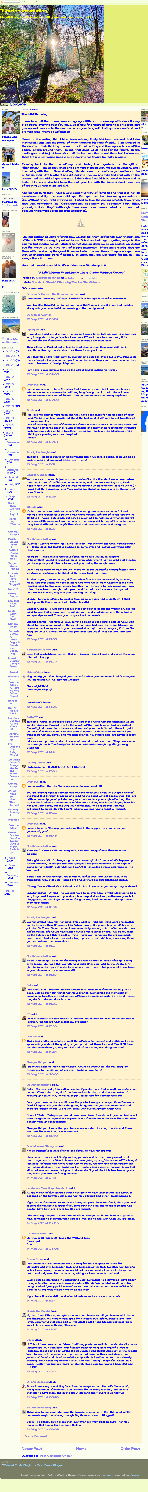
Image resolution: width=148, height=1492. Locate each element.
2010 (10, 891)
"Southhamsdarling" (24, 10)
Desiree (32, 1036)
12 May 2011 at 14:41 (41, 752)
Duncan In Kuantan (39, 314)
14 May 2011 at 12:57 (42, 1329)
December (13, 442)
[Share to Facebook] (93, 278)
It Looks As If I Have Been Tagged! (14, 579)
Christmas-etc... (37, 1233)
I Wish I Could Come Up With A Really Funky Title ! (13, 549)
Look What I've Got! (12, 615)
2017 (10, 391)
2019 (10, 376)
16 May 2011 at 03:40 (43, 1397)
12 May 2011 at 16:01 (42, 945)
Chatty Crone (36, 762)
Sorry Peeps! (13, 595)
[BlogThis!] (89, 278)
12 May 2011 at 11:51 (41, 464)
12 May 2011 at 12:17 (41, 528)
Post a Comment (35, 1436)
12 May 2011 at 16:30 (42, 1003)
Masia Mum (35, 1259)
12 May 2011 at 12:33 (42, 639)
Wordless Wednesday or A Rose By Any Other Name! (14, 686)
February (12, 875)
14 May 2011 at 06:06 (43, 1248)
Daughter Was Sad (13, 603)
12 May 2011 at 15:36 (42, 771)
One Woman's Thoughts (42, 1146)
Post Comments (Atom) (56, 1455)
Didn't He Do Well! (13, 711)
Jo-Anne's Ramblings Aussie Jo (47, 1188)
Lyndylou (33, 329)
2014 (10, 410)
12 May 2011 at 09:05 (43, 374)
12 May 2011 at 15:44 (42, 813)
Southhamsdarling (39, 539)
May (12, 496)
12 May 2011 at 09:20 (43, 399)
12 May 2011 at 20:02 (43, 1074)
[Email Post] (82, 277)
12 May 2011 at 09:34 (42, 442)
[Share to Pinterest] (95, 278)
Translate (13, 205)
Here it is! (12, 702)
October (14, 459)
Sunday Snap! (13, 625)
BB (28, 1014)
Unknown (33, 384)
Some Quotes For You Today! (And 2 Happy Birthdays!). (14, 842)
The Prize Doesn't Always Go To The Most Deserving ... (14, 769)
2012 (10, 425)
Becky (30, 1339)
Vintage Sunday (37, 474)
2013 (10, 418)
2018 (10, 384)
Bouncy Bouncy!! (14, 812)
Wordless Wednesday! (13, 823)
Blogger (135, 1475)
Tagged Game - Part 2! (14, 566)
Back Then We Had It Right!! (14, 509)
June (12, 489)
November (13, 452)
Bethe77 (32, 717)
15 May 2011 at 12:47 (42, 1371)
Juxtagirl (106, 1475)
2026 (11, 351)
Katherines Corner (39, 649)
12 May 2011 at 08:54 (42, 319)
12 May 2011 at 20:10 (42, 1135)
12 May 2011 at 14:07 (42, 661)
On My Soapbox (38, 1381)
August (13, 477)
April (12, 857)
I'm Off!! (13, 588)
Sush (30, 410)
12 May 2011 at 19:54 (42, 1051)
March (13, 865)
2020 (10, 369)
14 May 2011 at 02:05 (43, 1223)
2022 (10, 360)
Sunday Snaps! (13, 533)
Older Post (130, 1449)
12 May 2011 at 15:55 (42, 907)
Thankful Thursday (13, 736)
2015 (10, 406)
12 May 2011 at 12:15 (41, 496)
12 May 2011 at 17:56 (42, 1026)
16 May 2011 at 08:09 (43, 1429)
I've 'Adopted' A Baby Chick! (14, 749)
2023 (10, 356)
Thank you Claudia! (14, 523)
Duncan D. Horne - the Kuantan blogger (53, 294)
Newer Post (32, 1449)
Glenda (31, 507)
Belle (30, 985)
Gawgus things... (37, 1062)
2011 (9, 432)
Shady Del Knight (38, 452)
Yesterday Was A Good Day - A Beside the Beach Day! (14, 642)
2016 (10, 398)
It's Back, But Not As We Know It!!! (14, 724)
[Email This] (87, 278)
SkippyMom (35, 672)
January (14, 882)
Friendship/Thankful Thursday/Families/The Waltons (66, 282)
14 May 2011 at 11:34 (41, 1300)
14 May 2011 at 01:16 (41, 1177)
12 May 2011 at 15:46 (42, 835)
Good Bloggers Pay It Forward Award (14, 665)
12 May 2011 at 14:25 (42, 706)
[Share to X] (91, 278)
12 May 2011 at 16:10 (42, 974)
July (12, 484)
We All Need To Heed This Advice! (13, 798)
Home (81, 1449)
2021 (10, 365)
